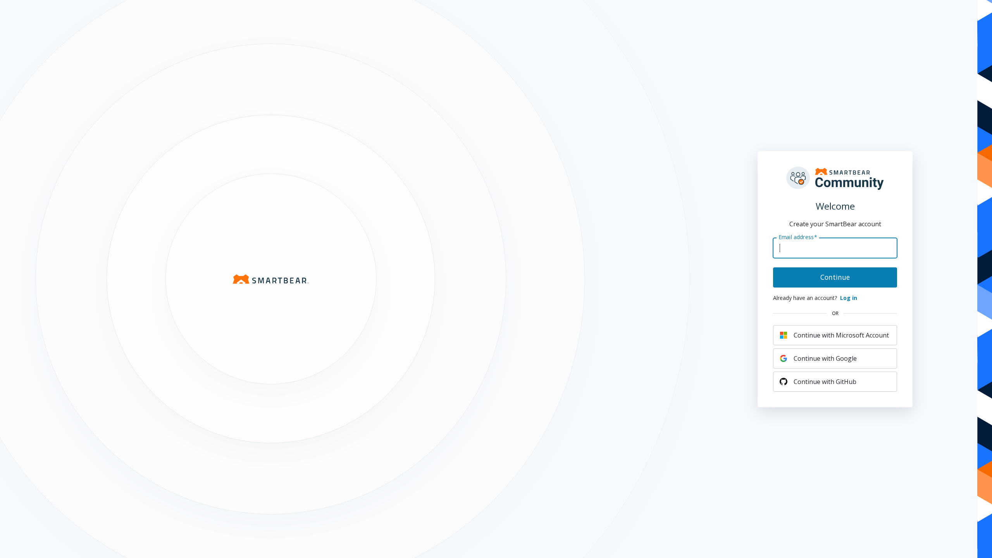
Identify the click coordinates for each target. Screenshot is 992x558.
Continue (835, 277)
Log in (848, 297)
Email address (797, 237)
